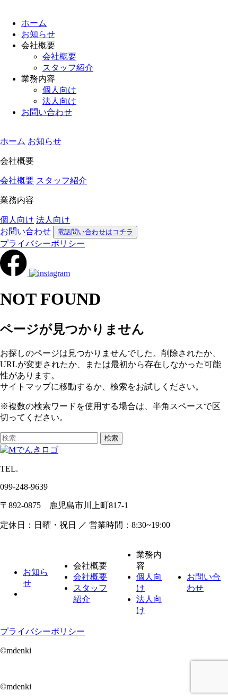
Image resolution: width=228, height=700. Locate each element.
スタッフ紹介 (67, 67)
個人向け (59, 89)
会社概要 (59, 56)
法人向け (59, 100)
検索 (111, 438)
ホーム (34, 23)
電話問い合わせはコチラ (95, 232)
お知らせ (38, 34)
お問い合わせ (46, 112)
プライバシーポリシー (42, 243)
